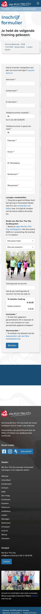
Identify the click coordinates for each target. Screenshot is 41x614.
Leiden (4, 515)
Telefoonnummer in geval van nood (18, 127)
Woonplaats (12, 185)
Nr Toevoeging (13, 163)
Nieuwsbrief (26, 451)
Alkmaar (4, 476)
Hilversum (5, 507)
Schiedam (5, 527)
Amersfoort (6, 480)
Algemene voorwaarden (11, 613)
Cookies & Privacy (29, 613)
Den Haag (5, 496)
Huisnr (10, 152)
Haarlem (5, 503)
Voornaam (10, 79)
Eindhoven (5, 500)
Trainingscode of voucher (16, 284)
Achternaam (11, 91)
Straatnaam (12, 174)
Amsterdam (6, 484)
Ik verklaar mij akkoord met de (20, 336)
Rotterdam (6, 523)
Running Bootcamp (12, 44)
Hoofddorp (5, 511)
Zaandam (5, 538)
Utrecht (4, 531)
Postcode (11, 141)
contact (35, 596)
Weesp (4, 535)
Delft (3, 492)
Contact (6, 562)
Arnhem (4, 488)
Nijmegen (5, 519)
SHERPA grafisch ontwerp (19, 610)
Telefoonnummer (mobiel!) (17, 113)
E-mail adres (11, 102)
